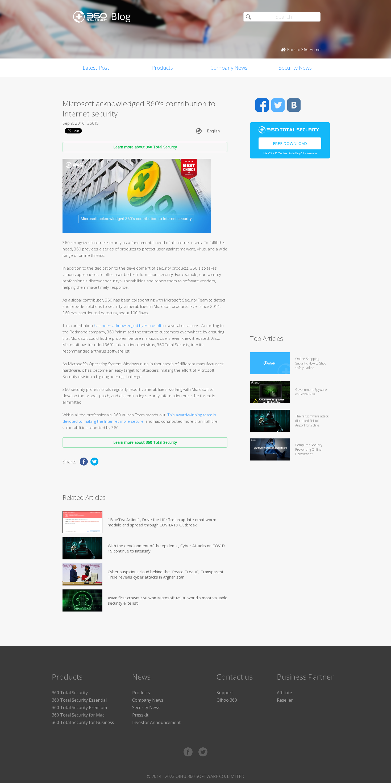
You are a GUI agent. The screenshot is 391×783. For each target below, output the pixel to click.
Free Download (290, 143)
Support (225, 693)
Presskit (140, 715)
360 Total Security (70, 693)
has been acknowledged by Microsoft (127, 325)
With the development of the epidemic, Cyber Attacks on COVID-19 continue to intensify (167, 548)
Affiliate (284, 693)
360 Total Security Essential (79, 700)
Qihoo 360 (227, 700)
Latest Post (96, 67)
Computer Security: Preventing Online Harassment (309, 449)
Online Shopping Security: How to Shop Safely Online (310, 363)
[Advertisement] (290, 249)
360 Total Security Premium (79, 707)
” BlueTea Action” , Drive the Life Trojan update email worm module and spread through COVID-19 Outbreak (162, 522)
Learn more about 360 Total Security (145, 146)
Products (162, 67)
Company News (228, 67)
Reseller (285, 700)
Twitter (278, 105)
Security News (295, 67)
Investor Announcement (156, 722)
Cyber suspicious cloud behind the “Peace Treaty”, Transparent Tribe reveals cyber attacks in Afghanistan (165, 574)
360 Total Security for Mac (78, 715)
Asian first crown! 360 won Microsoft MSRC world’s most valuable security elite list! (167, 600)
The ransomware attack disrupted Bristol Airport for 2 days (311, 421)
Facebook (262, 105)
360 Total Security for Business (83, 722)
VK (294, 105)
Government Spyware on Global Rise (311, 391)
